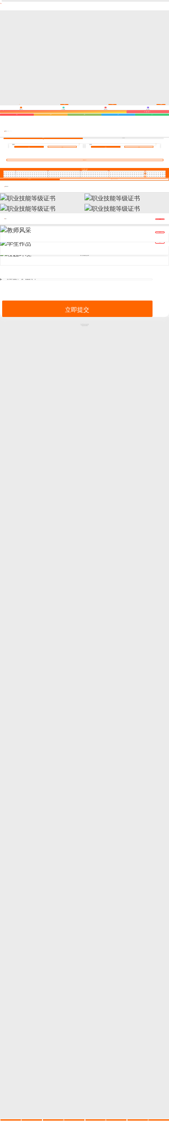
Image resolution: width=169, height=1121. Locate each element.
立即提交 (77, 309)
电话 (1, 279)
